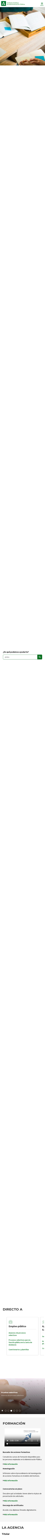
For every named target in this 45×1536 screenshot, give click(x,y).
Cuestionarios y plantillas (19, 1349)
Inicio (17, 3)
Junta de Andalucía (3, 3)
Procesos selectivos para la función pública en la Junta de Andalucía (20, 1342)
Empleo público (17, 1326)
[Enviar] (39, 657)
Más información (11, 1464)
